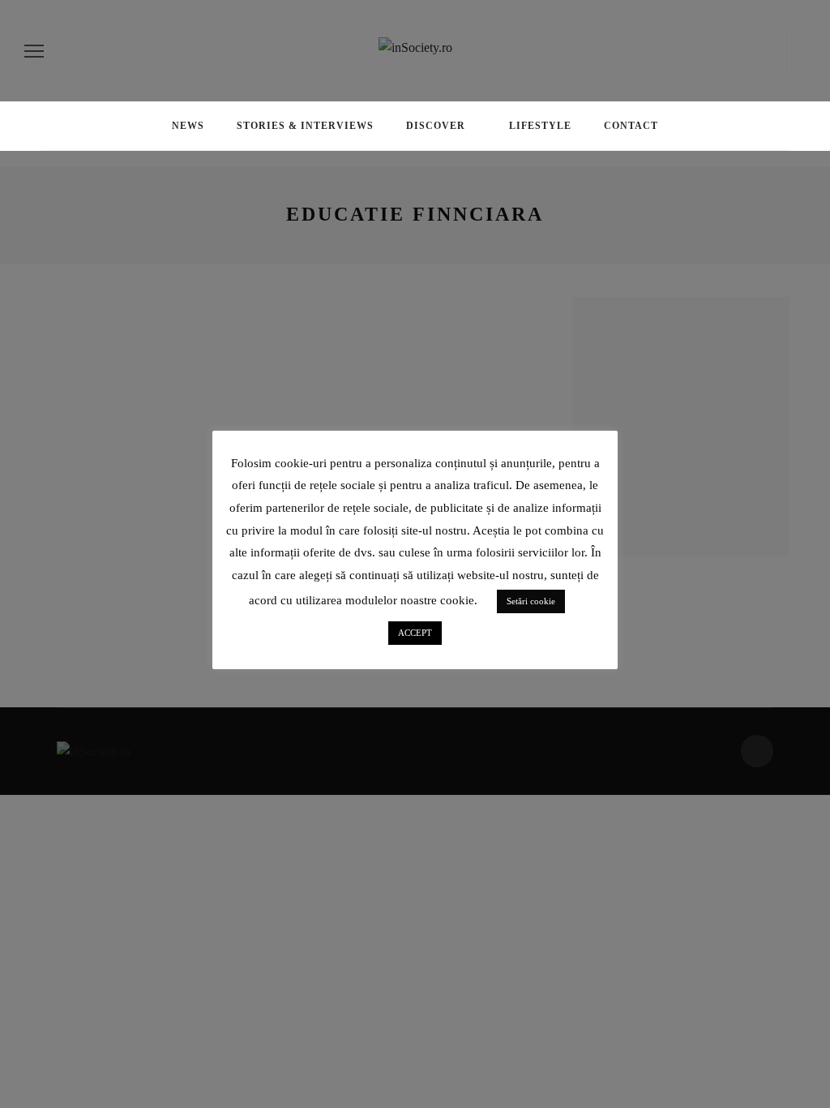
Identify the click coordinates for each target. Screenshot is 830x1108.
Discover (435, 125)
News (188, 125)
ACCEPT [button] (415, 633)
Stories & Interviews (305, 125)
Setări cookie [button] (531, 601)
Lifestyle (540, 125)
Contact (631, 125)
